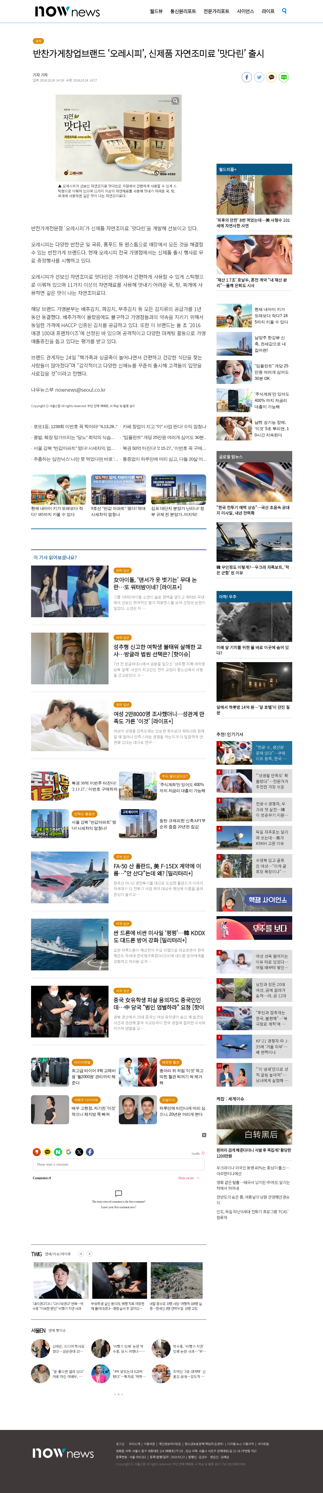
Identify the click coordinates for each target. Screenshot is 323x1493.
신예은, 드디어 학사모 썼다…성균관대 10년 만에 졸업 (68, 1351)
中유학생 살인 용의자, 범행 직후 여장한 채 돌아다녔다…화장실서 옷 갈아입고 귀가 (55, 1308)
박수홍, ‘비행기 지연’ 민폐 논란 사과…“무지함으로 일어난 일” (189, 1351)
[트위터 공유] (259, 80)
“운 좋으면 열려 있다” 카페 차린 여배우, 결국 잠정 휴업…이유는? (69, 1376)
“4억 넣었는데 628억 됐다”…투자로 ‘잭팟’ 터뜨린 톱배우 (128, 1376)
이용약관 (149, 1444)
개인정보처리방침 (170, 1444)
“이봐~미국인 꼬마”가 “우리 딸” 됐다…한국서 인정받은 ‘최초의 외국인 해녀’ (172, 1306)
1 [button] (115, 1394)
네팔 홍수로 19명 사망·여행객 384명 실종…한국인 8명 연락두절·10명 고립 (113, 1306)
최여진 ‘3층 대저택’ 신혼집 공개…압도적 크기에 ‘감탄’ (189, 1376)
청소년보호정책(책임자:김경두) (204, 1444)
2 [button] (119, 1394)
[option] (55, 1287)
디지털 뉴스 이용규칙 (240, 1444)
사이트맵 (263, 1444)
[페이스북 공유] (247, 80)
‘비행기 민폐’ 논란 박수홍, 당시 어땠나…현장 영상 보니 (129, 1351)
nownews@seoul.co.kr (80, 389)
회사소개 (134, 1444)
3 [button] (122, 1394)
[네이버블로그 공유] (284, 80)
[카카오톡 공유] (271, 80)
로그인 (120, 1444)
